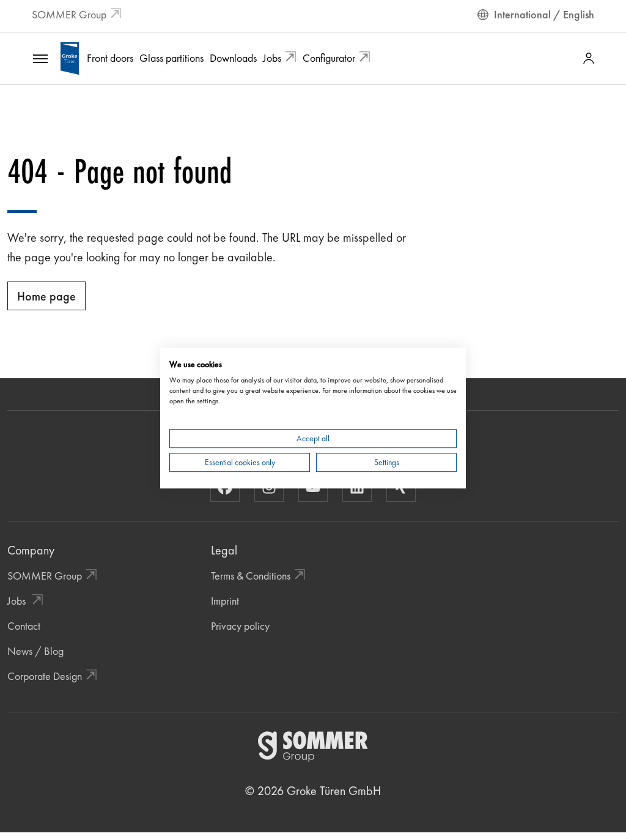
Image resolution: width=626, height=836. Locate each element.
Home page (46, 296)
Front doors (110, 58)
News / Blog (35, 651)
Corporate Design (44, 676)
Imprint (225, 601)
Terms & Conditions (250, 576)
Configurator (329, 58)
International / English (544, 14)
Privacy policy (240, 626)
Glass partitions (171, 58)
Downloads (233, 58)
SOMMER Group (69, 14)
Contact (23, 626)
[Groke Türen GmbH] (70, 57)
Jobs (272, 58)
